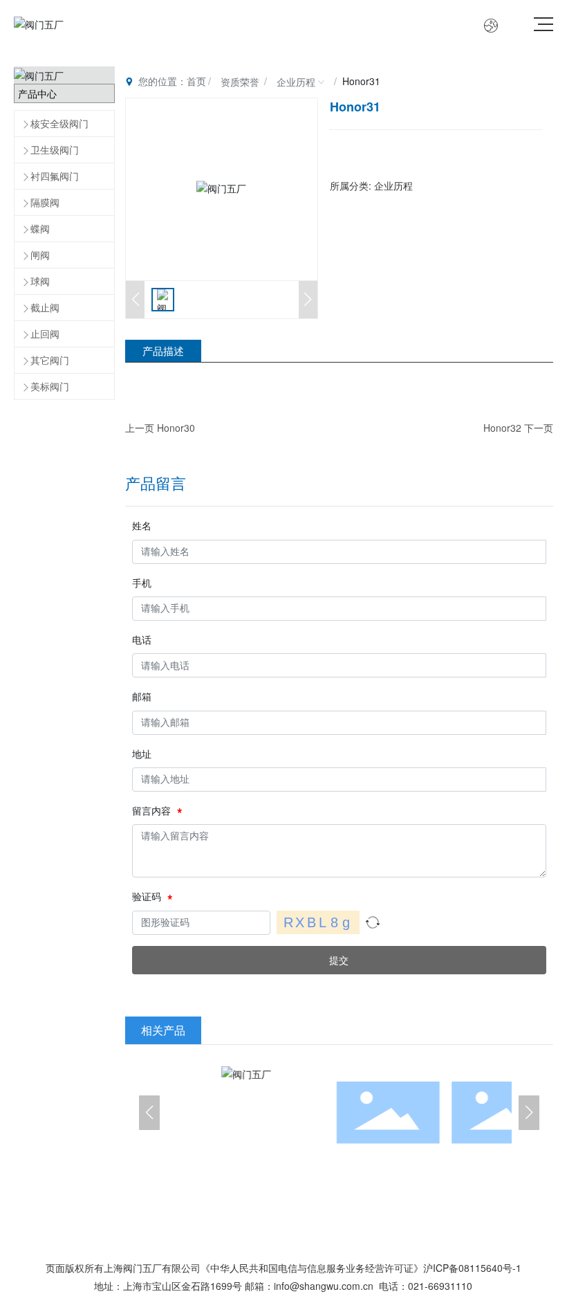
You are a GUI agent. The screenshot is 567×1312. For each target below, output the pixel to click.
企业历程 (296, 82)
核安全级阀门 (59, 123)
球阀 (40, 281)
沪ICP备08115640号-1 (472, 1268)
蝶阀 (40, 228)
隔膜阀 (44, 202)
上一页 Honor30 (160, 428)
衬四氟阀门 (54, 176)
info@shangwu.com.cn (323, 1286)
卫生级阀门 (54, 149)
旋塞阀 (344, 1112)
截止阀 (44, 307)
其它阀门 (49, 360)
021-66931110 (440, 1286)
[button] (149, 1112)
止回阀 (44, 333)
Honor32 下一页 (518, 428)
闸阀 (40, 255)
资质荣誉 (240, 82)
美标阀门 (49, 386)
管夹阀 (228, 1112)
